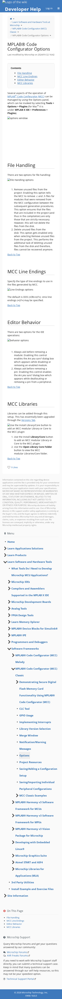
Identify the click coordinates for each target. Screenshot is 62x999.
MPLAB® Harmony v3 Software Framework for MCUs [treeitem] (34, 806)
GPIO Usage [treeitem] (26, 715)
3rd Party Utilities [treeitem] (22, 882)
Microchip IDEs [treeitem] (20, 581)
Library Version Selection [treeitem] (35, 728)
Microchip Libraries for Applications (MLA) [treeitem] (29, 872)
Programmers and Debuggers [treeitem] (29, 642)
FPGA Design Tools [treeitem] (22, 615)
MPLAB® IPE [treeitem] (18, 635)
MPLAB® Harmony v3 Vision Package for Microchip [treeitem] (32, 832)
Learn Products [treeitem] (16, 555)
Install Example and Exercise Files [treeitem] (32, 889)
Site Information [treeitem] (17, 895)
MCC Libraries (25, 83)
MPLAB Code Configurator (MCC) (25, 96)
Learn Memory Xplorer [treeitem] (25, 622)
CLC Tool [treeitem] (24, 708)
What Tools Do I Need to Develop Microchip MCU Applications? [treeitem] (31, 572)
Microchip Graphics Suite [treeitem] (31, 855)
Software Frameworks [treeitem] (25, 648)
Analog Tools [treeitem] (19, 608)
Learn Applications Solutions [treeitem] (25, 548)
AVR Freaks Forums (17, 955)
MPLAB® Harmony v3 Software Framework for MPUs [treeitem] (34, 819)
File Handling (24, 73)
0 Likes (14, 467)
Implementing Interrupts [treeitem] (35, 722)
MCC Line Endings (27, 76)
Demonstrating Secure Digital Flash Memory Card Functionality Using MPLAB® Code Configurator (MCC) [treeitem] (37, 692)
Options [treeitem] (24, 755)
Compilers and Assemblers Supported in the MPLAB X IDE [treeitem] (30, 592)
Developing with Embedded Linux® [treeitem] (32, 846)
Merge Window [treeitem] (28, 735)
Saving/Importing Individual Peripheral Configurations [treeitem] (37, 785)
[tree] (31, 541)
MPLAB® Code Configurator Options (30, 35)
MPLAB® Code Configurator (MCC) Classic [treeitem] (36, 672)
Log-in (49, 8)
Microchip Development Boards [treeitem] (31, 602)
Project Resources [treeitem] (30, 762)
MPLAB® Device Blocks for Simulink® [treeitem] (34, 628)
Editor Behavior (25, 79)
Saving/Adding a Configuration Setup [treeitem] (38, 772)
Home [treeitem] (11, 541)
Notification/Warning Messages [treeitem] (32, 745)
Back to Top (13, 254)
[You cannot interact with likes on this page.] (8, 467)
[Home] (11, 18)
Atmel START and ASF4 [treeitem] (29, 862)
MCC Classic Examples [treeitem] (33, 795)
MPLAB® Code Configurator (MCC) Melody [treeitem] (36, 659)
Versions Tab (28, 420)
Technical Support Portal (20, 978)
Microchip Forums (17, 952)
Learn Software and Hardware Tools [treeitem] (29, 561)
